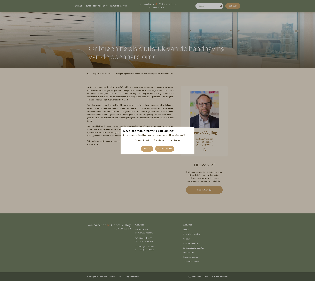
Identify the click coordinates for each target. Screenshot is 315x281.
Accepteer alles (164, 149)
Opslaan (147, 149)
